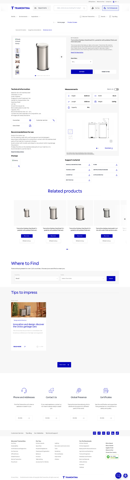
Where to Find (100, 1)
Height (73, 96)
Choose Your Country (111, 452)
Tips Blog (114, 16)
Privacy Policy (14, 477)
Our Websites (38, 433)
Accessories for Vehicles (42, 462)
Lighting (57, 443)
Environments (23, 16)
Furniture (38, 456)
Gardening (57, 451)
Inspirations (34, 16)
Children (57, 459)
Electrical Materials (84, 459)
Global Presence (15, 456)
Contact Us (108, 1)
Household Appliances (41, 448)
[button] (125, 475)
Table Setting (39, 459)
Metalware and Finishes (85, 456)
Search (111, 278)
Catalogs (81, 467)
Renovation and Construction (62, 446)
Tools (56, 448)
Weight (100, 101)
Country (17, 275)
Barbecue (38, 454)
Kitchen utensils (40, 443)
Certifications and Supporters (18, 448)
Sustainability (14, 446)
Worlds (13, 16)
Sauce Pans (38, 446)
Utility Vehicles (83, 462)
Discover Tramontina (88, 16)
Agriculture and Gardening (86, 451)
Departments (42, 8)
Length (73, 101)
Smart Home (58, 456)
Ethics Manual (109, 443)
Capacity (74, 107)
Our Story (13, 443)
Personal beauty (59, 454)
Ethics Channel (109, 445)
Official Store (92, 1)
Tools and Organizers (84, 454)
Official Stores (15, 454)
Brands (103, 16)
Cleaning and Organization (42, 451)
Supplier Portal (109, 448)
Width (100, 96)
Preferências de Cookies (26, 477)
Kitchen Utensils (83, 443)
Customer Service (17, 433)
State (62, 275)
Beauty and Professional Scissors (87, 448)
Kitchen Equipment (84, 446)
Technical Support (52, 433)
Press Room (14, 462)
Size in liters (74, 58)
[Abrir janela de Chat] (118, 475)
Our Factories (14, 451)
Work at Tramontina (16, 459)
